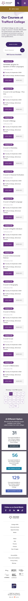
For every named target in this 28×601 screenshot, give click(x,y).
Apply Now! (8, 80)
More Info (19, 80)
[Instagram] (10, 510)
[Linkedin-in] (14, 510)
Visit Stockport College (14, 491)
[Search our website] (18, 3)
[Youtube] (18, 510)
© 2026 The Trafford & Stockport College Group (14, 594)
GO (22, 50)
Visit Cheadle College (14, 468)
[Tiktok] (22, 510)
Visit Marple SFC (14, 446)
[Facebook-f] (6, 510)
